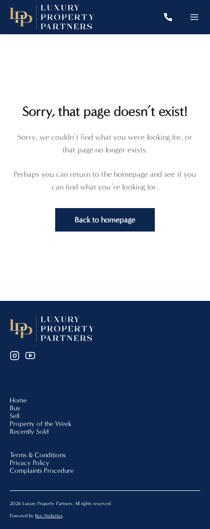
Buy (15, 408)
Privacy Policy (29, 463)
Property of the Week (41, 424)
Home (18, 400)
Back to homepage (105, 219)
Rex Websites (48, 516)
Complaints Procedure (42, 470)
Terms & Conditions (37, 455)
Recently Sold (29, 431)
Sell (15, 416)
